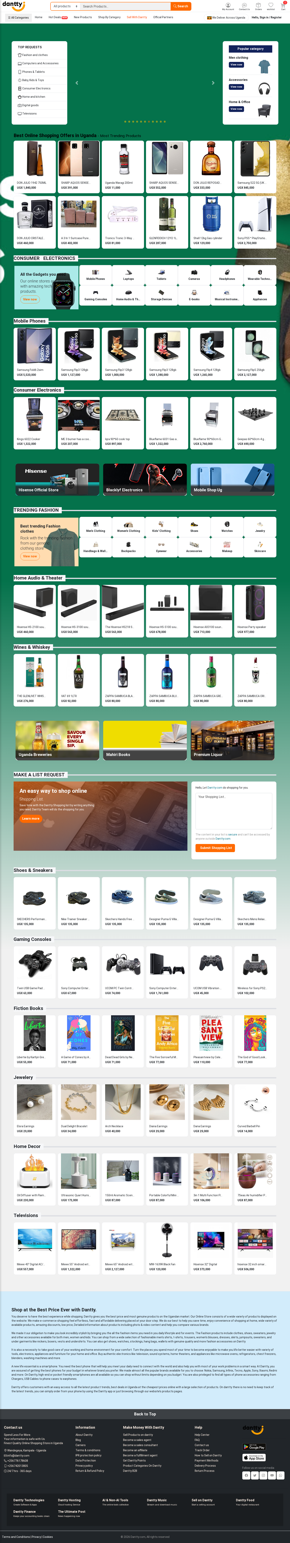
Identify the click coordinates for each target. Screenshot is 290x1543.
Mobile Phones (30, 321)
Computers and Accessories (40, 63)
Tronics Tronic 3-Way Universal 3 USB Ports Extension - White (120, 238)
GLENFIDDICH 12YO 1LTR (164, 238)
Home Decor (27, 1146)
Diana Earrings (158, 1126)
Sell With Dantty (137, 17)
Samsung (218, 1370)
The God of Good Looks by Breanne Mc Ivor (252, 1057)
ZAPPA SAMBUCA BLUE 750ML (164, 696)
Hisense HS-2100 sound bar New (32, 627)
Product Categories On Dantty (142, 1465)
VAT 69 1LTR (69, 696)
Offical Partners (163, 17)
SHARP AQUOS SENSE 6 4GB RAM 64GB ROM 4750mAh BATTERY (76, 182)
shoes (248, 1333)
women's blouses (207, 1337)
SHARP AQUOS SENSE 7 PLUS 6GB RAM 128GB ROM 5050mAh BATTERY (164, 182)
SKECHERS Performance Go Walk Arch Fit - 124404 (32, 919)
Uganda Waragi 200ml (119, 182)
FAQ (197, 1440)
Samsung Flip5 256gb (251, 369)
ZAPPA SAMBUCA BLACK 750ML (120, 696)
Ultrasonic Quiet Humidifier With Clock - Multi (76, 1195)
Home (38, 17)
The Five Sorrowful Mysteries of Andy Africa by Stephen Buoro (164, 1057)
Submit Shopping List (215, 848)
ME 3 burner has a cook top (76, 439)
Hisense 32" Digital (205, 1264)
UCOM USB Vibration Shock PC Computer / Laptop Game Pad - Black (208, 988)
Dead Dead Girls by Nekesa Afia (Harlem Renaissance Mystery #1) (120, 1057)
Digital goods (30, 105)
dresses (224, 1337)
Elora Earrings (25, 1126)
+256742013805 (17, 1465)
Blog (78, 1440)
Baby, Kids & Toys (33, 80)
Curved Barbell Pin (249, 1126)
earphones (70, 1378)
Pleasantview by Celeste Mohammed (208, 1057)
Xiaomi (263, 1370)
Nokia (207, 1370)
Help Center (202, 1434)
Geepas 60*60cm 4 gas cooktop (252, 439)
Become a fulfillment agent (140, 1455)
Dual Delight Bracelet (74, 1126)
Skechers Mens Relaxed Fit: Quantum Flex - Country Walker (252, 919)
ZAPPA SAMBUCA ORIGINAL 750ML (252, 696)
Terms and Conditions (16, 1536)
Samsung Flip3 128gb (74, 369)
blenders (16, 1358)
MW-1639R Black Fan (162, 1264)
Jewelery (23, 1077)
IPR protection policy (88, 1455)
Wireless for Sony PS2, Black (252, 988)
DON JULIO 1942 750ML (31, 182)
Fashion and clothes (35, 55)
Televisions (29, 113)
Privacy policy (84, 1465)
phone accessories (247, 1374)
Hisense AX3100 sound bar (208, 627)
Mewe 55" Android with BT (76, 1264)
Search (182, 6)
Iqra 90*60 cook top (117, 439)
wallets (162, 1341)
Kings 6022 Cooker (28, 439)
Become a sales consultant (140, 1445)
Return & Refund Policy (90, 1470)
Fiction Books (28, 1008)
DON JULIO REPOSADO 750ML (208, 182)
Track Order (202, 1450)
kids (88, 1337)
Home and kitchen (33, 96)
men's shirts (164, 1337)
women (75, 1337)
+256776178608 (17, 1460)
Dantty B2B (130, 1470)
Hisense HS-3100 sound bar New (76, 627)
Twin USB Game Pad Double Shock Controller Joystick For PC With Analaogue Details (32, 988)
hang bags (150, 1341)
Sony (255, 1370)
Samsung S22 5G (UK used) (252, 182)
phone (86, 1366)
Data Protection (86, 1460)
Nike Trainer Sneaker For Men (76, 919)
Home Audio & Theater (38, 578)
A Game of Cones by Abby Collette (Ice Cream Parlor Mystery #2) (76, 1057)
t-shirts (178, 1337)
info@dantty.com (18, 1455)
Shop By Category (109, 17)
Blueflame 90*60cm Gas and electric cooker (208, 439)
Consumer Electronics (36, 88)
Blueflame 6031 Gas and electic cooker (164, 439)
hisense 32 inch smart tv (252, 1264)
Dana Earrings (202, 1126)
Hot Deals (58, 17)
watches (123, 1341)
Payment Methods (206, 1460)
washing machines (36, 1358)
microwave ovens (226, 1353)
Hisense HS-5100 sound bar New (164, 627)
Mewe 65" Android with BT (120, 1264)
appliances (42, 1353)
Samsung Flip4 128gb (207, 369)
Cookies (48, 1536)
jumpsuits (245, 1337)
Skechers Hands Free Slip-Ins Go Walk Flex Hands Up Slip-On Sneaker (120, 919)
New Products (83, 17)
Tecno (238, 1370)
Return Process (204, 1470)
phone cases (51, 1378)
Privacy (36, 1536)
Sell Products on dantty (138, 1434)
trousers (189, 1337)
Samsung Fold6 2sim (30, 369)
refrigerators (247, 1353)
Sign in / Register (271, 17)
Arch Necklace (114, 1126)
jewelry (271, 1333)
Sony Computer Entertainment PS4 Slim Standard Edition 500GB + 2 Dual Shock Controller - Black (164, 988)
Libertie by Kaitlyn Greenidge (32, 1057)
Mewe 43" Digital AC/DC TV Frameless (32, 1264)
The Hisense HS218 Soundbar (120, 627)
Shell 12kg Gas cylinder (208, 238)
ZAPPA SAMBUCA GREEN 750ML (208, 696)
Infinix (229, 1370)
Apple (247, 1370)
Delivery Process (205, 1465)
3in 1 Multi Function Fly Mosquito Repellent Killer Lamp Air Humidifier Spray (208, 1195)
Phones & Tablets (33, 71)
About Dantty (84, 1434)
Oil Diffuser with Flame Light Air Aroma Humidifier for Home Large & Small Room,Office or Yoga (32, 1195)
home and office (87, 1353)
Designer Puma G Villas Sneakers (164, 919)
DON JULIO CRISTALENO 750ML (32, 238)
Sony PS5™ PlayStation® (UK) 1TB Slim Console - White (252, 238)
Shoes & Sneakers (33, 870)
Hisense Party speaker (252, 627)
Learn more (30, 818)
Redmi (273, 1370)
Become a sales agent (137, 1440)
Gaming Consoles (32, 939)
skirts (234, 1337)
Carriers (81, 1445)
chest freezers (266, 1353)
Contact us (202, 1445)
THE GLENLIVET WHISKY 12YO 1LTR (32, 696)
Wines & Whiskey (32, 647)
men (66, 1337)
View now (236, 64)
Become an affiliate (135, 1450)
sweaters (259, 1333)
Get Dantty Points (134, 1460)
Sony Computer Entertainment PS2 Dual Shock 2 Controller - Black (76, 988)
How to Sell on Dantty (208, 1455)
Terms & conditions (88, 1450)
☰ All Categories (18, 17)
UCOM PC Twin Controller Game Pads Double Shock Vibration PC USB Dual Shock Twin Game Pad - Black (120, 988)
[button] (76, 82)
